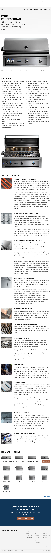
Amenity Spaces (30, 461)
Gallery (17, 461)
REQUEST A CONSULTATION (25, 518)
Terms (22, 550)
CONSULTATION (46, 461)
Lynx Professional (34, 9)
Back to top (47, 496)
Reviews (37, 535)
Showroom (5, 461)
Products (11, 461)
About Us (37, 531)
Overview (26, 9)
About (23, 461)
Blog (36, 533)
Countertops (29, 537)
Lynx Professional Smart (45, 9)
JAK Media (48, 550)
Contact (37, 461)
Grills (27, 533)
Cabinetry (28, 531)
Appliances (29, 535)
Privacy (16, 550)
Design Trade (46, 535)
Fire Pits (28, 538)
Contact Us (37, 542)
